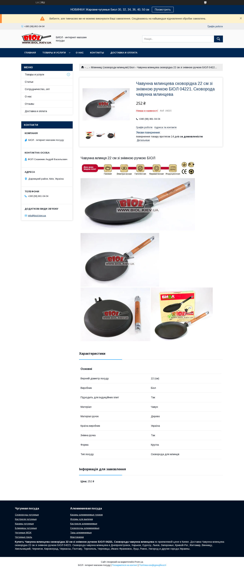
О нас (80, 52)
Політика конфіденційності (152, 565)
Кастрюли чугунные (26, 519)
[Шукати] (218, 39)
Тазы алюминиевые (81, 532)
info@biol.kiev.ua (37, 215)
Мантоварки (77, 537)
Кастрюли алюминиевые (83, 523)
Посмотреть (163, 9)
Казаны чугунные (24, 523)
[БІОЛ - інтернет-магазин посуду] (36, 43)
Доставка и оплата (123, 52)
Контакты (97, 52)
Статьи (29, 81)
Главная (30, 52)
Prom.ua (139, 562)
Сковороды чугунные (27, 514)
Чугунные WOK (23, 532)
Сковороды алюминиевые (84, 528)
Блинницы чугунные (26, 528)
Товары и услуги (54, 52)
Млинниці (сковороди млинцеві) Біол (113, 67)
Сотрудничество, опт (37, 89)
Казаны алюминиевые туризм (86, 514)
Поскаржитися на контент (124, 565)
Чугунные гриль (23, 537)
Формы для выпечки (81, 519)
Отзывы (29, 103)
